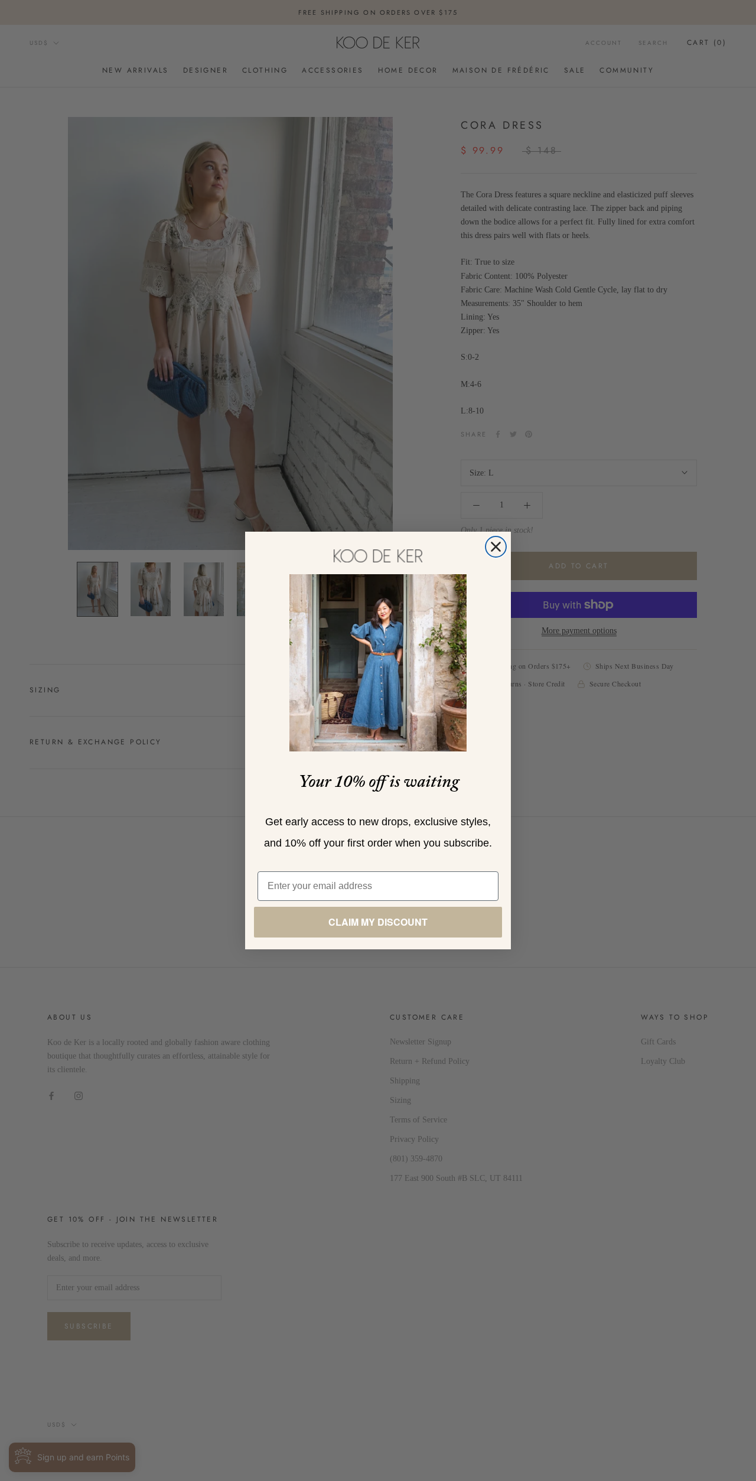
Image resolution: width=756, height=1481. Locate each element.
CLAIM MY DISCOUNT (378, 922)
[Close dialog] (495, 546)
